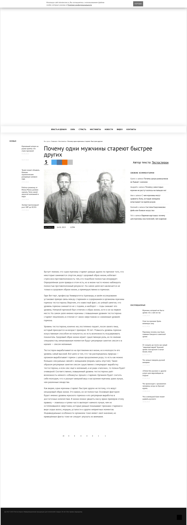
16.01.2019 (61, 227)
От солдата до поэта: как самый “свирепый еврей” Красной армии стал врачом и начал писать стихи (154, 348)
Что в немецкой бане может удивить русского (153, 397)
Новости (109, 129)
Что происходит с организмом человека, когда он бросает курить (154, 386)
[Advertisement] (84, 251)
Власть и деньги (59, 129)
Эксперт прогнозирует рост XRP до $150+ (30, 206)
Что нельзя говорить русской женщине (153, 361)
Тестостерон (160, 162)
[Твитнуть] (54, 162)
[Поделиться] (59, 162)
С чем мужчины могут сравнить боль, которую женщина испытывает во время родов (145, 198)
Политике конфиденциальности (79, 5)
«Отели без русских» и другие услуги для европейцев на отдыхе (154, 373)
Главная (54, 141)
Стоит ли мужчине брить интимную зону (151, 322)
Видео (120, 129)
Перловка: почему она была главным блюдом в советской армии (154, 334)
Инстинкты (95, 129)
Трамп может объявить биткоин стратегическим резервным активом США (30, 174)
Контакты (131, 129)
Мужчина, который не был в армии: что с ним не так (153, 311)
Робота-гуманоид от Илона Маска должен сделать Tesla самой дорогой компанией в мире (30, 192)
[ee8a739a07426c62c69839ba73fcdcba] (84, 195)
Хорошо (138, 4)
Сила (72, 129)
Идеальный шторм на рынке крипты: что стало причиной (30, 148)
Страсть (82, 129)
